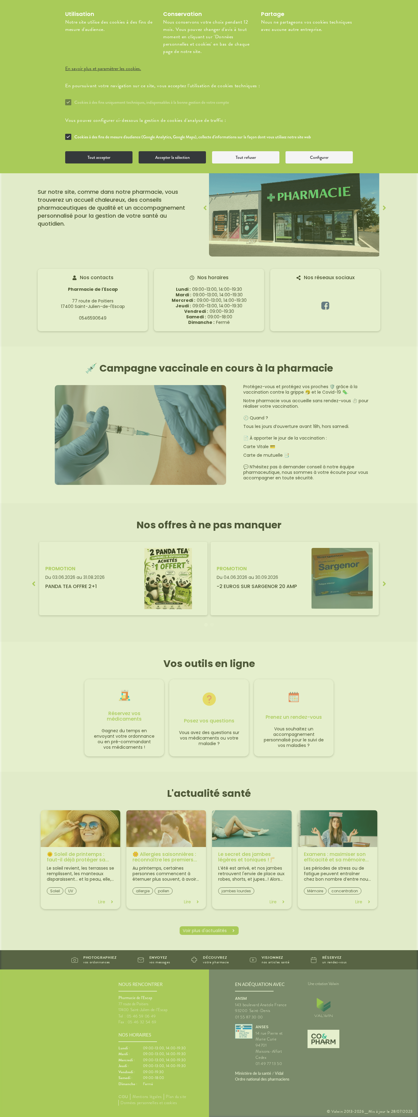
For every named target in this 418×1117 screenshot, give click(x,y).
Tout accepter (99, 157)
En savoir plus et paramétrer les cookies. (103, 68)
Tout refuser (246, 157)
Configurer (319, 157)
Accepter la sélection (172, 157)
